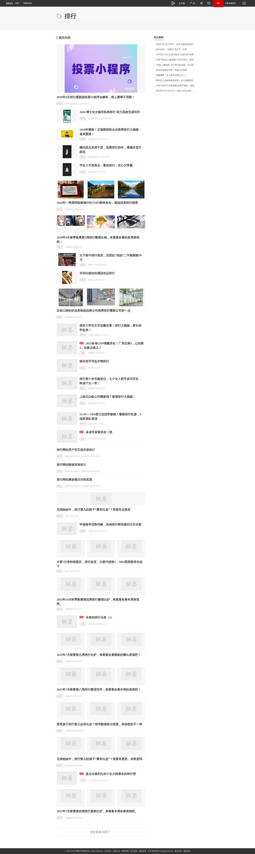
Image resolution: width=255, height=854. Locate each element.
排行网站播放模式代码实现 (74, 479)
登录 (218, 3)
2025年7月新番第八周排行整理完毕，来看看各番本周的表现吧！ (99, 689)
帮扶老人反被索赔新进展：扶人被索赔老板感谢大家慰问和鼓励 (177, 80)
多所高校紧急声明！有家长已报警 (171, 70)
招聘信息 (125, 851)
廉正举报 (178, 851)
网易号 (59, 104)
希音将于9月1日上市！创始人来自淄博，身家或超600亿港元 (177, 91)
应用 (17, 3)
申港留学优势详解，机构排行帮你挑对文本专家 (111, 524)
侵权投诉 (187, 851)
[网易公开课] (182, 3)
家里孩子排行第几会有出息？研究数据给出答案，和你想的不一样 (99, 724)
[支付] (202, 3)
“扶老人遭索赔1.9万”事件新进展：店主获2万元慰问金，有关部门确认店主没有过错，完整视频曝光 (177, 65)
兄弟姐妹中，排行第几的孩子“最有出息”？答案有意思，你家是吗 (99, 758)
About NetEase (97, 851)
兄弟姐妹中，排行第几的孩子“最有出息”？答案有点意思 (93, 509)
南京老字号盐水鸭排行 (94, 361)
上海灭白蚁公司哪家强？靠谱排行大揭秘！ (108, 396)
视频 (82, 353)
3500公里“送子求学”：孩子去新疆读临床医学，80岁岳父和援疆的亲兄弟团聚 (177, 44)
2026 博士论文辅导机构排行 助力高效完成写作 (110, 112)
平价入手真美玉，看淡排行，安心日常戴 (106, 165)
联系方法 (116, 851)
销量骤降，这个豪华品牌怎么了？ (171, 75)
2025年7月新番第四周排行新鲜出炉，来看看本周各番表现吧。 (97, 811)
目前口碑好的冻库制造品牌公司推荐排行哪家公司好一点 (93, 310)
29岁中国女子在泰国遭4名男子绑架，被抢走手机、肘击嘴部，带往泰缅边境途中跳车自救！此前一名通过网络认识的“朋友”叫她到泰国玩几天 (177, 85)
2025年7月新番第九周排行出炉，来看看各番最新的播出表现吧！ (99, 654)
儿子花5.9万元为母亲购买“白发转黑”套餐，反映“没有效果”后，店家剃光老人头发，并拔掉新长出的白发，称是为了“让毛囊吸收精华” (177, 54)
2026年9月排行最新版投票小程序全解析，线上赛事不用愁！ (96, 97)
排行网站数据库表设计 (71, 464)
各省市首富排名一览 (99, 432)
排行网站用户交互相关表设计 (76, 449)
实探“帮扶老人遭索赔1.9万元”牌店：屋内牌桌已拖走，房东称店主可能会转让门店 (177, 60)
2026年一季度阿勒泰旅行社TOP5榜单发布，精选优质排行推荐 (97, 202)
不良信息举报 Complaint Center (160, 851)
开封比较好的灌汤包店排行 (97, 273)
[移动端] (173, 3)
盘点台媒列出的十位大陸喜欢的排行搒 (111, 773)
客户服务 (134, 851)
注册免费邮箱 (230, 3)
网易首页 (9, 3)
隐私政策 (142, 851)
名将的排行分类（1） (100, 617)
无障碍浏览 (27, 3)
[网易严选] (193, 3)
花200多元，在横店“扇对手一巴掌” (172, 49)
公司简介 (107, 851)
